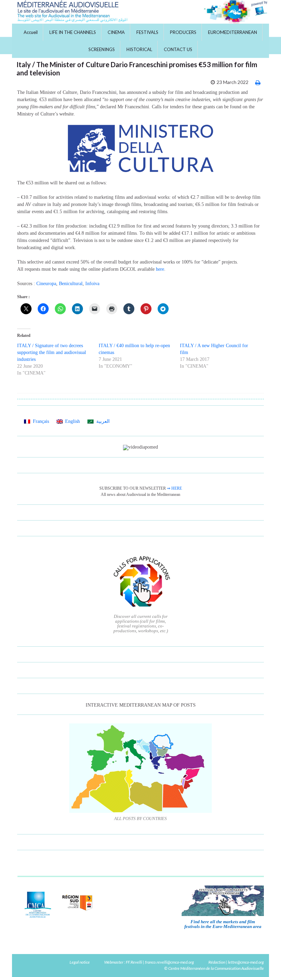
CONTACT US (178, 49)
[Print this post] (257, 82)
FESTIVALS (147, 32)
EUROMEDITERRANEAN (232, 32)
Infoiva (92, 283)
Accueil (31, 32)
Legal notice (80, 962)
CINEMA (116, 32)
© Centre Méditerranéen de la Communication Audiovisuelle (214, 968)
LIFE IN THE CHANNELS (72, 32)
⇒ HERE (174, 488)
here (160, 269)
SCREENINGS (101, 49)
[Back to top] (265, 961)
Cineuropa (46, 283)
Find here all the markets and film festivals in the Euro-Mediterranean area (222, 924)
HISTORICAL (139, 49)
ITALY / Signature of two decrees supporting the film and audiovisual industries (51, 352)
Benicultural (71, 283)
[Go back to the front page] (140, 12)
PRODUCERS (183, 32)
